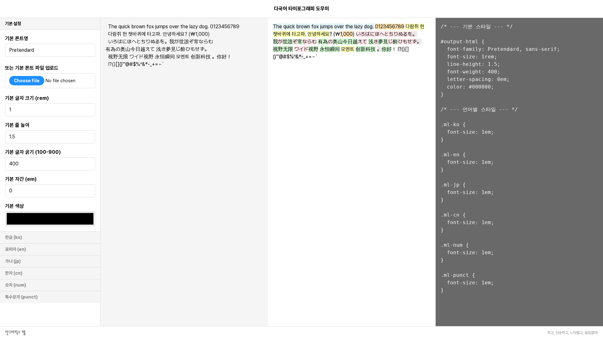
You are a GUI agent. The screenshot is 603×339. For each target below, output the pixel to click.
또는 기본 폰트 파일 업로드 (31, 68)
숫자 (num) (15, 285)
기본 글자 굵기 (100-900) (33, 152)
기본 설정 (13, 23)
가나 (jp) (13, 261)
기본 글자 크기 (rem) (27, 98)
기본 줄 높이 (17, 125)
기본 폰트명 (16, 38)
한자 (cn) (13, 273)
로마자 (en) (15, 249)
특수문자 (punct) (21, 296)
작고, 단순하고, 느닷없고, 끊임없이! (572, 333)
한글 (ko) (13, 237)
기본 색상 (14, 206)
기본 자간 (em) (21, 179)
